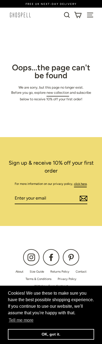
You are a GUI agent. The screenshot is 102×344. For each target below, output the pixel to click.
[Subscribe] (82, 198)
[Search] (67, 15)
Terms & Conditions (38, 279)
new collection (58, 92)
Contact (81, 271)
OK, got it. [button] (51, 334)
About (19, 271)
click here (80, 184)
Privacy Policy (67, 279)
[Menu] (90, 15)
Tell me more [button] (21, 320)
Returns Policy (59, 271)
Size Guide (37, 271)
